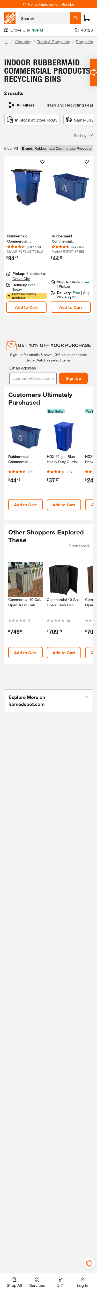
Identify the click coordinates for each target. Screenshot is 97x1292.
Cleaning (23, 41)
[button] (83, 135)
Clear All (11, 148)
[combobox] (44, 18)
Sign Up (73, 378)
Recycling (85, 41)
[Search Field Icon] (75, 18)
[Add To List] (42, 162)
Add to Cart (26, 307)
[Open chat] (93, 72)
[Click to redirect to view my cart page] (87, 18)
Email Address (22, 367)
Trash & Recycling (53, 41)
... (6, 42)
